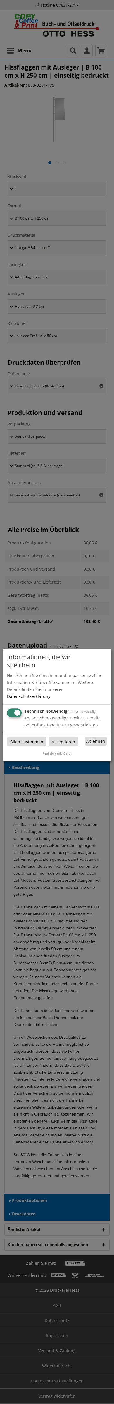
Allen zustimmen (26, 741)
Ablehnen (95, 741)
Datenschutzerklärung (29, 696)
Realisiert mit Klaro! (57, 753)
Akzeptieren (63, 741)
